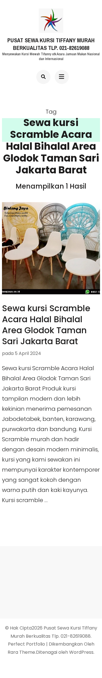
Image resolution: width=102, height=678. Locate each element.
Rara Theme (21, 652)
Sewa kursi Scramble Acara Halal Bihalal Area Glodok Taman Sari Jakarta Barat (46, 324)
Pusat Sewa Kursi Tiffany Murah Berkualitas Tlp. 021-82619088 (51, 44)
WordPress (81, 652)
